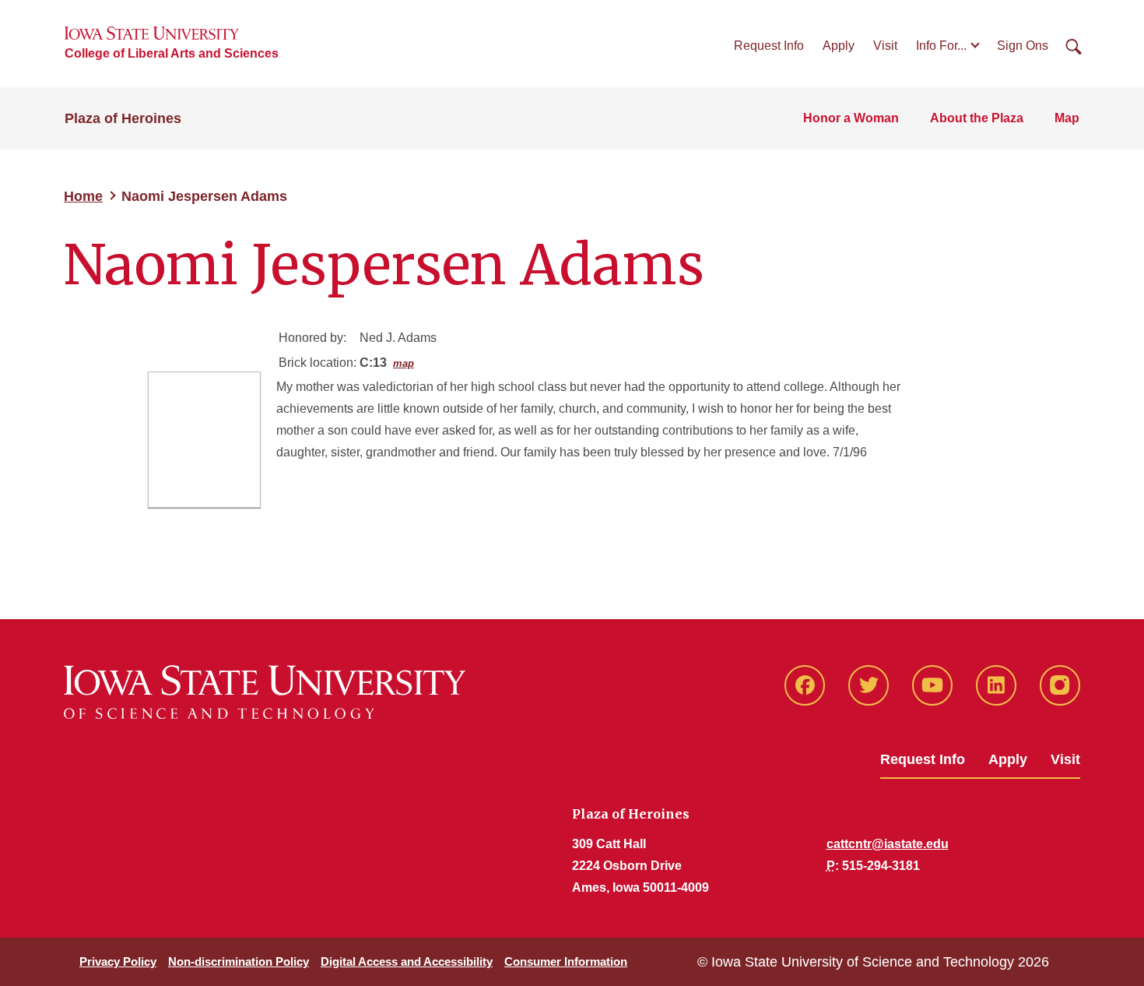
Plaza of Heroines (123, 118)
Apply (838, 45)
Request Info (769, 45)
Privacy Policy (117, 961)
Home (83, 196)
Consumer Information (565, 961)
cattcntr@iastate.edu (887, 843)
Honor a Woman (851, 118)
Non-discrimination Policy (238, 961)
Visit (885, 45)
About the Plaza (976, 118)
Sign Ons (1022, 45)
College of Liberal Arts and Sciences (172, 53)
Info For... (941, 45)
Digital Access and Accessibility (407, 961)
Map (1067, 118)
